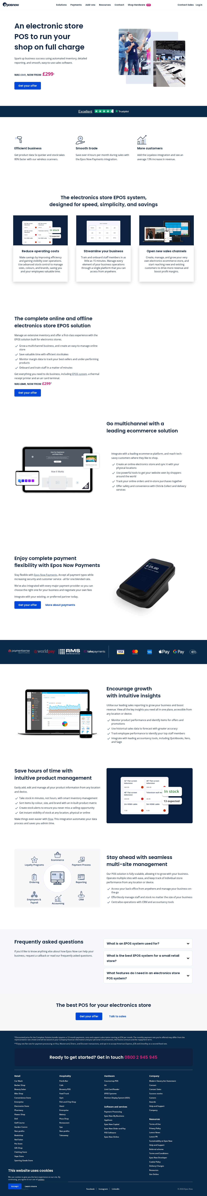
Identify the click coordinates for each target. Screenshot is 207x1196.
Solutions (61, 4)
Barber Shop (19, 1085)
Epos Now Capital (111, 1124)
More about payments (60, 605)
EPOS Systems (110, 1093)
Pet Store (18, 1144)
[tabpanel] (40, 248)
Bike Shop (18, 1093)
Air (105, 1085)
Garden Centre (20, 1127)
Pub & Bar (63, 1081)
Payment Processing (113, 1112)
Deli (16, 1119)
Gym (61, 1098)
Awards (152, 1102)
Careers (152, 1098)
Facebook (90, 1189)
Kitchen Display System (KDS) (117, 1098)
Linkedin (115, 1189)
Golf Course (19, 1123)
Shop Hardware (139, 4)
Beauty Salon (20, 1089)
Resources (105, 4)
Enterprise (18, 1102)
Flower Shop (19, 1114)
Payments (76, 4)
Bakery (62, 1114)
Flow (50, 819)
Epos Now (11, 4)
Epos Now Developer (158, 1157)
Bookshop (18, 1135)
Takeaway (63, 1135)
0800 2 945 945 (141, 1057)
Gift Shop (18, 1148)
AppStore (108, 1120)
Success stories (156, 1093)
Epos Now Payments (45, 574)
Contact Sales (186, 4)
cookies (41, 1179)
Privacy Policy (155, 1128)
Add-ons (90, 4)
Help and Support (156, 1106)
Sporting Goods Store (23, 1160)
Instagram (103, 1189)
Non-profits (19, 1131)
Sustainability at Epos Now (160, 1141)
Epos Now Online (111, 1137)
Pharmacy (18, 1110)
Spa (61, 1127)
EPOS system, (80, 374)
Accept (14, 1186)
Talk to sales (117, 1016)
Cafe (61, 1085)
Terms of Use (155, 1124)
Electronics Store (21, 1106)
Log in (199, 4)
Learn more (31, 1186)
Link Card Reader (111, 1089)
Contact (119, 4)
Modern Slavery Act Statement (162, 1081)
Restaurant (64, 1123)
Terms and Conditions (158, 1153)
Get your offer (27, 86)
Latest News (154, 1132)
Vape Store (19, 1156)
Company (153, 1110)
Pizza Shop (64, 1119)
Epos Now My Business (114, 1116)
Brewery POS (65, 1089)
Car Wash (18, 1081)
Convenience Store (22, 1098)
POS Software (110, 1132)
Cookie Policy (154, 1162)
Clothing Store (20, 1152)
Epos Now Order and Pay (114, 1128)
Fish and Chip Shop (67, 1102)
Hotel (61, 1106)
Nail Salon (18, 1139)
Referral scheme (156, 1149)
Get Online (154, 1174)
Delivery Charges (156, 1166)
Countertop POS (111, 1081)
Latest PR (153, 1137)
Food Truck (64, 1093)
